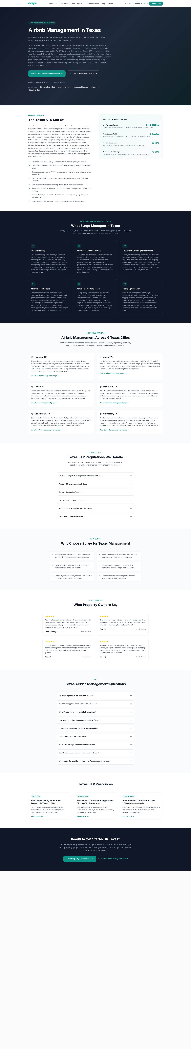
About (110, 4)
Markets (63, 3)
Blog (103, 4)
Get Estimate (156, 3)
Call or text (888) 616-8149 (138, 3)
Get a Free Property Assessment (45, 74)
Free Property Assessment (78, 859)
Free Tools (76, 3)
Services (52, 3)
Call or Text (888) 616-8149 (85, 74)
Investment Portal (92, 4)
